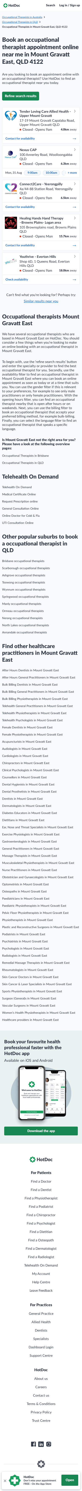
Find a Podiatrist (41, 1206)
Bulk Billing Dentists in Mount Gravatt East (30, 684)
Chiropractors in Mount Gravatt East (25, 763)
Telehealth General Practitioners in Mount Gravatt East (37, 706)
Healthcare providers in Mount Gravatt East (30, 1020)
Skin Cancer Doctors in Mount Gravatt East (30, 977)
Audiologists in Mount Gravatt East (24, 748)
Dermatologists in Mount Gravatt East (26, 806)
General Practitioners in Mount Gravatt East (30, 848)
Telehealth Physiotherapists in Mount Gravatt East (34, 713)
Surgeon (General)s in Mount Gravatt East (29, 998)
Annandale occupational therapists (24, 632)
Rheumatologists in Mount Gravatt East (27, 970)
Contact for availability (20, 138)
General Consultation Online (20, 508)
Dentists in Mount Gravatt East (22, 798)
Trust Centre (41, 1420)
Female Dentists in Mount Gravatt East (27, 727)
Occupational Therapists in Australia (22, 17)
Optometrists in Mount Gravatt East (25, 884)
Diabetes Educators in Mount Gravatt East (29, 813)
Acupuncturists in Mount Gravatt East (26, 741)
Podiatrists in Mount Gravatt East (23, 934)
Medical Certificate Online (19, 494)
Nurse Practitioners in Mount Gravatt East (29, 870)
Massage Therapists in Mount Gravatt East (29, 855)
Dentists (41, 1330)
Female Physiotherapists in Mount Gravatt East (32, 734)
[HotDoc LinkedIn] (41, 1444)
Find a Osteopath (41, 1240)
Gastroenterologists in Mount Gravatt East (29, 841)
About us (41, 1378)
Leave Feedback (41, 1290)
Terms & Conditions (41, 1404)
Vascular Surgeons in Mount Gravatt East (28, 1005)
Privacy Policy (41, 1412)
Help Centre (41, 1282)
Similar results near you (41, 301)
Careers (41, 1387)
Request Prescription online (20, 501)
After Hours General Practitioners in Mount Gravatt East (38, 677)
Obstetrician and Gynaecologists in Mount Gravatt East (37, 877)
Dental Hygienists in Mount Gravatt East (28, 784)
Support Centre (41, 1355)
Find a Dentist (41, 1190)
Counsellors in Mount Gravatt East (24, 777)
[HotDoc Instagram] (48, 1444)
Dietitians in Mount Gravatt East (23, 820)
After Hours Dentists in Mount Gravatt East (30, 670)
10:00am (51, 172)
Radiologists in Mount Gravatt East (24, 955)
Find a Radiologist (41, 1257)
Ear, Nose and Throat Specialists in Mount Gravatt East (37, 827)
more (72, 172)
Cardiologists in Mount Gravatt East (25, 756)
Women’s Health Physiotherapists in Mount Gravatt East (38, 1012)
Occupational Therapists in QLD (20, 22)
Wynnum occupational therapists (23, 589)
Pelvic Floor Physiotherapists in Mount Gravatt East (35, 913)
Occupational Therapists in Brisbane (25, 455)
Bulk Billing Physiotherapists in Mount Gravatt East (35, 699)
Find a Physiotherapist (41, 1198)
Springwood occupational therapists (25, 596)
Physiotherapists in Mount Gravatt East (27, 920)
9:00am (32, 172)
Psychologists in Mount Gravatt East (25, 948)
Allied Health (41, 1322)
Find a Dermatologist (41, 1248)
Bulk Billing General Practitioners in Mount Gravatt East (38, 691)
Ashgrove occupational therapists (23, 575)
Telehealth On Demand (17, 487)
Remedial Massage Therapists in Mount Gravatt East (36, 962)
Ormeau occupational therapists (23, 611)
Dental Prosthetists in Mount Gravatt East (29, 791)
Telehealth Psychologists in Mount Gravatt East (32, 720)
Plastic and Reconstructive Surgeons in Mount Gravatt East (40, 927)
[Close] (5, 1480)
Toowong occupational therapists (23, 582)
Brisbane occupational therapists (23, 561)
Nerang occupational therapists (22, 618)
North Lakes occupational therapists (25, 625)
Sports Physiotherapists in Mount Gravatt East (32, 991)
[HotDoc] (11, 5)
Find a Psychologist (41, 1223)
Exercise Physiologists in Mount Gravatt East (31, 834)
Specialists (41, 1339)
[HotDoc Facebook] (33, 1444)
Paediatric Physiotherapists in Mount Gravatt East (34, 905)
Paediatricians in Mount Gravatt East (25, 898)
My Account (41, 1274)
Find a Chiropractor (41, 1215)
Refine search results (20, 96)
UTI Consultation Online (17, 523)
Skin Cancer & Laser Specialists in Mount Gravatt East (37, 984)
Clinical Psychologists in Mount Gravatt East (30, 770)
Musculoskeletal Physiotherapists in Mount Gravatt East (38, 863)
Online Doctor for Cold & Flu (21, 515)
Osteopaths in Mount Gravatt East (24, 891)
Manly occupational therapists (21, 604)
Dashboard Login (41, 1347)
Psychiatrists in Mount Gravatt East (25, 941)
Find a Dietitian (41, 1232)
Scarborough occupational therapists (26, 568)
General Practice (41, 1313)
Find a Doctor (41, 1181)
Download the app (41, 1131)
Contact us (41, 1395)
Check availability (16, 279)
